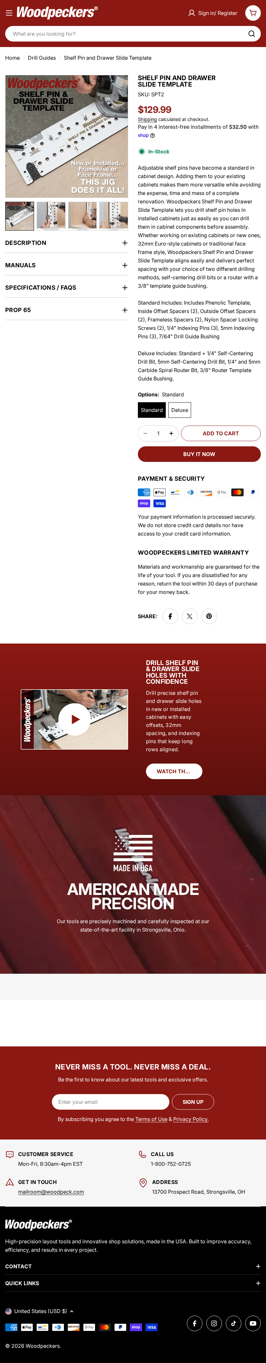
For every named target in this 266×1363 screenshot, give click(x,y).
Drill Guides (42, 57)
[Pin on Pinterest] (209, 616)
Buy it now (199, 454)
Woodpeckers (43, 1346)
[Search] (252, 34)
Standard (152, 410)
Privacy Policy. (191, 1119)
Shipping (147, 119)
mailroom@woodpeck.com (51, 1191)
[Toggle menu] (9, 13)
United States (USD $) (40, 1311)
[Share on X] (190, 616)
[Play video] (74, 719)
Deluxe (179, 410)
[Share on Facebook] (170, 616)
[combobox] (133, 34)
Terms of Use (151, 1119)
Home (12, 57)
